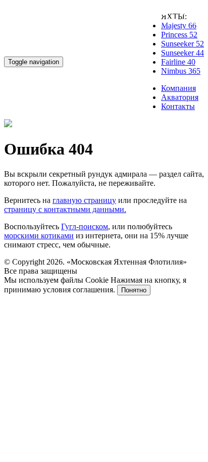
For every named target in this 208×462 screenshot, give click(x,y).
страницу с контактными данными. (65, 209)
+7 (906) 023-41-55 (166, 21)
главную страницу (84, 200)
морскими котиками (39, 235)
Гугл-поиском (84, 226)
